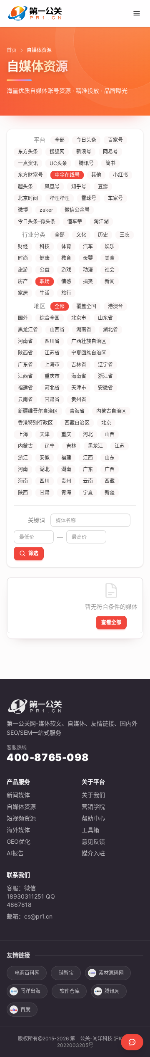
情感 (66, 281)
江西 (88, 457)
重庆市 (52, 376)
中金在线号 (67, 175)
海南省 (78, 376)
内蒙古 (25, 446)
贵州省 (78, 399)
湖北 (45, 469)
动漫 (88, 270)
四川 (45, 481)
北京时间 (28, 198)
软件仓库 (70, 991)
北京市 (78, 318)
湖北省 (110, 329)
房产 (23, 281)
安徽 (45, 457)
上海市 (52, 364)
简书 (110, 163)
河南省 (25, 341)
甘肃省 (52, 399)
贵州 (66, 481)
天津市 (78, 388)
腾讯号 (86, 163)
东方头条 (28, 151)
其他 (96, 175)
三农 (125, 235)
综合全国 (50, 318)
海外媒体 (18, 829)
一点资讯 (28, 163)
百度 (25, 1009)
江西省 (25, 376)
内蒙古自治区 (111, 411)
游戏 (66, 270)
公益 (45, 270)
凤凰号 (52, 186)
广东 (88, 469)
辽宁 (50, 446)
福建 (66, 457)
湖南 (66, 469)
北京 (106, 423)
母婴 (88, 258)
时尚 (23, 258)
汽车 (88, 246)
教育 (66, 258)
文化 (81, 235)
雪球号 (88, 198)
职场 (45, 281)
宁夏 (88, 492)
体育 (66, 246)
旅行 (66, 293)
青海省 (77, 411)
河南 (23, 469)
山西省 (57, 329)
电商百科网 (27, 973)
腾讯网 (112, 991)
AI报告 (15, 853)
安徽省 (105, 388)
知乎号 (78, 186)
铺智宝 (66, 973)
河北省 (52, 388)
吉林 (71, 446)
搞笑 (88, 281)
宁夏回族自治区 (88, 353)
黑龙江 (95, 446)
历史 (103, 235)
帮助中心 (93, 818)
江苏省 (52, 353)
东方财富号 (30, 175)
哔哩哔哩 (60, 198)
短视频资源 (21, 818)
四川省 (52, 341)
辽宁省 (105, 364)
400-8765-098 (48, 757)
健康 (45, 258)
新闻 (110, 281)
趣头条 (25, 186)
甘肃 (45, 492)
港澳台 (115, 306)
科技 (45, 246)
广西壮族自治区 (88, 341)
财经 (23, 246)
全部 (60, 140)
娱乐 (110, 246)
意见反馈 (93, 841)
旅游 (23, 270)
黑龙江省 (28, 329)
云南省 (25, 399)
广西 (110, 469)
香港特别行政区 (35, 423)
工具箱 (90, 829)
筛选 (33, 553)
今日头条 (86, 140)
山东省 (105, 318)
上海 (23, 434)
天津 (45, 434)
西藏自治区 (77, 423)
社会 (110, 270)
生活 (45, 293)
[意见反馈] (132, 1042)
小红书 (120, 175)
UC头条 (58, 163)
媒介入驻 (93, 853)
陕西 (23, 492)
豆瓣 (103, 186)
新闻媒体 (18, 794)
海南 (23, 481)
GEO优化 (18, 841)
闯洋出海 (30, 991)
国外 (23, 318)
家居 (23, 293)
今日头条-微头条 (36, 221)
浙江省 (105, 376)
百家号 (115, 140)
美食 (110, 258)
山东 (110, 457)
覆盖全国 (86, 306)
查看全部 (111, 622)
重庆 (66, 434)
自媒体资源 (21, 806)
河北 (88, 434)
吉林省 (78, 364)
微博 (23, 210)
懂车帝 (74, 221)
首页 (12, 50)
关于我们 (93, 794)
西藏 (110, 481)
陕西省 (25, 353)
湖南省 (83, 329)
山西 (110, 434)
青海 (66, 492)
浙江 (23, 457)
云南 (88, 481)
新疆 (110, 492)
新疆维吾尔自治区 (38, 411)
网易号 (110, 151)
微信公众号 (77, 210)
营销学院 (93, 806)
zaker (46, 210)
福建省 (25, 388)
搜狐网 (57, 151)
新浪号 (83, 151)
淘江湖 (101, 221)
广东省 (25, 364)
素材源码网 (111, 973)
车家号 (115, 198)
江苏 (120, 446)
